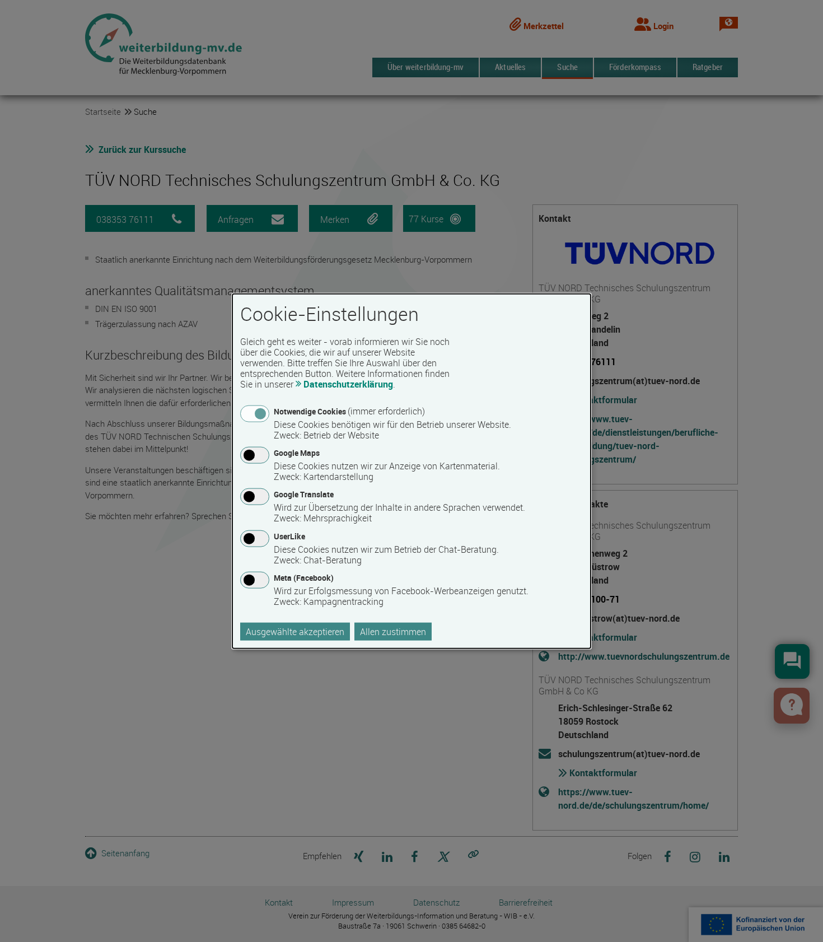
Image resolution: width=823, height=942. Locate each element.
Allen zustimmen (393, 631)
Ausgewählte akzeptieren (295, 631)
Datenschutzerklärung (348, 384)
